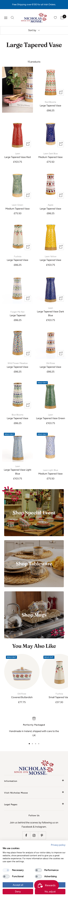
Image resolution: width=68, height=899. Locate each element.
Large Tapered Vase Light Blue (17, 470)
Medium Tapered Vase (50, 155)
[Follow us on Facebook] (26, 835)
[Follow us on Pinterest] (42, 835)
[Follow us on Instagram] (34, 835)
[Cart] (62, 17)
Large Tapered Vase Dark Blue (50, 312)
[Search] (12, 17)
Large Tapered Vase (50, 104)
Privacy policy (58, 844)
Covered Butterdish (22, 696)
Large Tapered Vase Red (17, 155)
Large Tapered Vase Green (50, 417)
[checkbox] (6, 870)
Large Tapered (17, 314)
